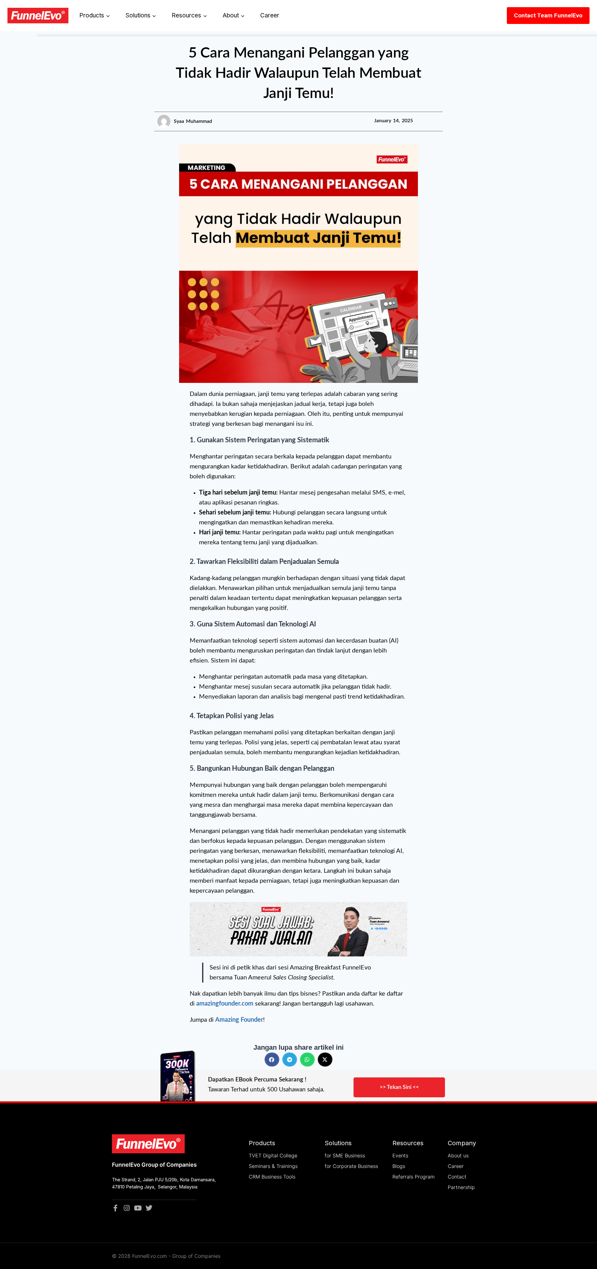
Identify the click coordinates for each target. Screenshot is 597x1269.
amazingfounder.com (224, 1004)
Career (269, 15)
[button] (272, 1060)
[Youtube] (137, 1208)
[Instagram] (126, 1208)
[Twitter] (149, 1208)
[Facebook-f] (115, 1208)
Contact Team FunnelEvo (548, 15)
